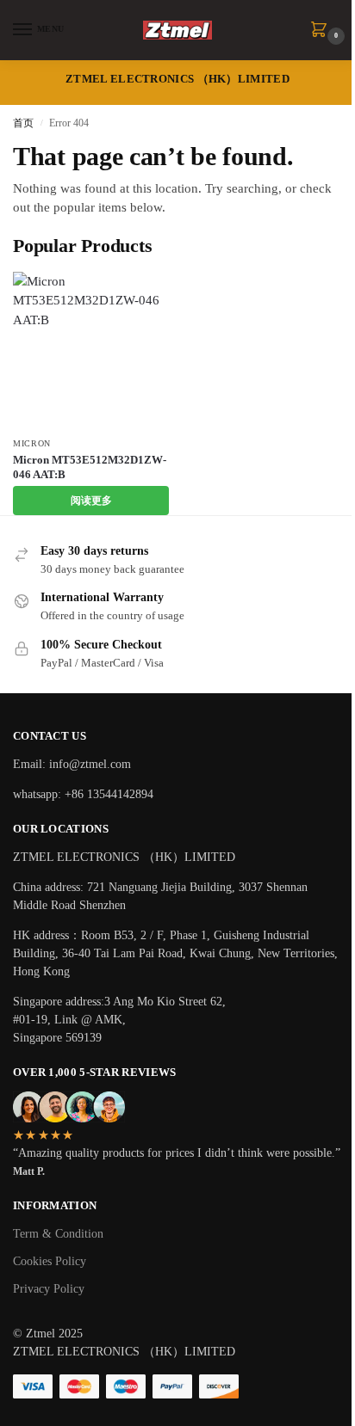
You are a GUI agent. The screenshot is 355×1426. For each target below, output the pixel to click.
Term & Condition (58, 1233)
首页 (23, 123)
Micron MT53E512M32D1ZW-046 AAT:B (89, 467)
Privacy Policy (48, 1288)
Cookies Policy (49, 1261)
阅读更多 (91, 501)
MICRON (32, 443)
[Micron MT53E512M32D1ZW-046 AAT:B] (91, 349)
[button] (322, 31)
